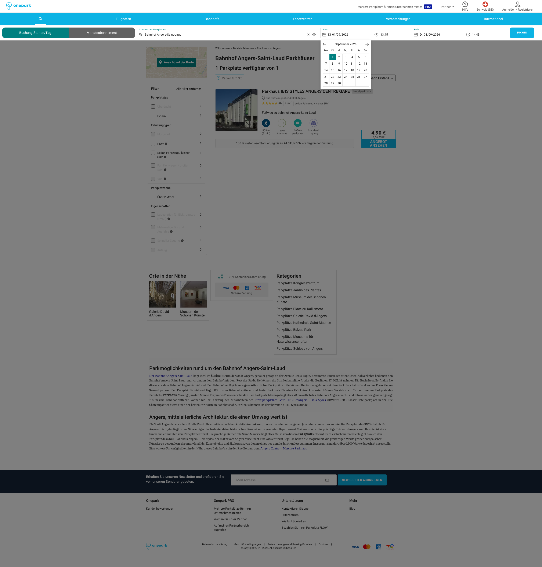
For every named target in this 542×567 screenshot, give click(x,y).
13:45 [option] (384, 34)
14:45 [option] (476, 34)
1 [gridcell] (332, 57)
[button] (324, 44)
